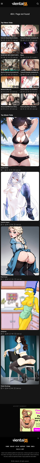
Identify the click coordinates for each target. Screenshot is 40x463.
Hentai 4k (17, 461)
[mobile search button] (37, 3)
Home (7, 446)
